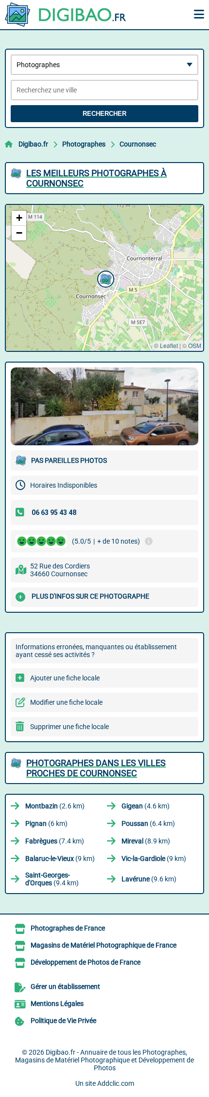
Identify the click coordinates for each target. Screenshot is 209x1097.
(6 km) (46, 823)
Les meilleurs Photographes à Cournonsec (96, 178)
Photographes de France (68, 928)
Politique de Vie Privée (63, 1020)
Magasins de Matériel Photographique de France (103, 945)
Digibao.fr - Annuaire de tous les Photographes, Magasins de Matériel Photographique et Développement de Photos (104, 1060)
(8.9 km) (146, 841)
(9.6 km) (149, 879)
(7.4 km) (54, 841)
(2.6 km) (55, 806)
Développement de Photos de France (85, 962)
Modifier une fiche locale (66, 702)
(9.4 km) (52, 879)
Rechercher (104, 113)
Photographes (83, 144)
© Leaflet (166, 345)
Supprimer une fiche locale (69, 727)
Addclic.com (115, 1083)
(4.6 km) (146, 806)
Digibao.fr (33, 144)
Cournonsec (138, 144)
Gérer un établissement (65, 986)
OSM (194, 345)
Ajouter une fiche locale (65, 678)
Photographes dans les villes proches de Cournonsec (96, 768)
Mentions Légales (57, 1003)
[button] (104, 278)
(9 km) (60, 858)
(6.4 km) (148, 823)
